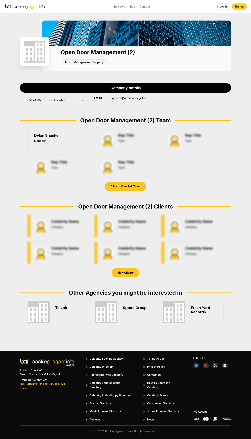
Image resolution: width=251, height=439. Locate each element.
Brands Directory (100, 403)
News (151, 419)
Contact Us (154, 374)
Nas (22, 383)
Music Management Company (84, 62)
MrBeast (55, 383)
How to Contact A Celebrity (158, 385)
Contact (144, 6)
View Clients (125, 272)
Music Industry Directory (105, 411)
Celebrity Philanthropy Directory (110, 395)
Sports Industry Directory (163, 411)
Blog (132, 6)
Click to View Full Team (125, 186)
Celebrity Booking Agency (106, 358)
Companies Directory (160, 403)
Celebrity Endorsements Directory (105, 385)
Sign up (239, 6)
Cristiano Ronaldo (37, 383)
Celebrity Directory (102, 366)
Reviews (119, 6)
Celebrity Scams (157, 395)
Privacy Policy (156, 366)
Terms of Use (156, 358)
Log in (224, 6)
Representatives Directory (106, 374)
